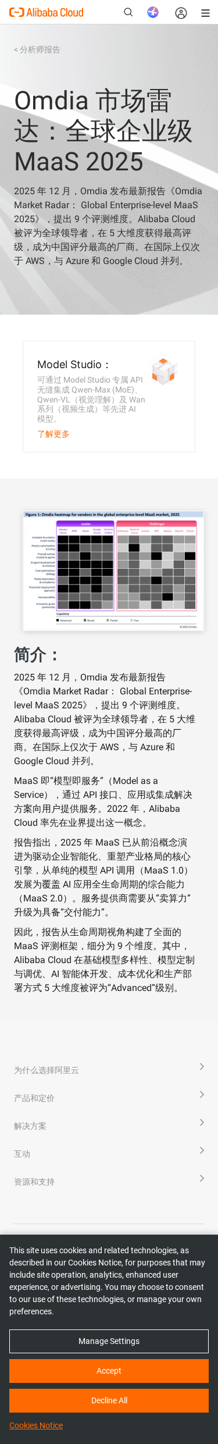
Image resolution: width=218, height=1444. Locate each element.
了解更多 (53, 433)
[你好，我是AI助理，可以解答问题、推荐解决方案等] (153, 12)
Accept (109, 1370)
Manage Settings (109, 1341)
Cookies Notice (36, 1425)
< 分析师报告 (37, 49)
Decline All (109, 1400)
